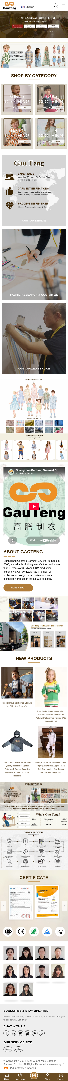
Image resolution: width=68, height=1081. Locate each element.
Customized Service (34, 368)
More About (18, 587)
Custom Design (34, 220)
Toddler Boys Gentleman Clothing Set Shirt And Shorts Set (17, 704)
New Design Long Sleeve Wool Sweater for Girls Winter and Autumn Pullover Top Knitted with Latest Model (51, 716)
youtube (18, 1049)
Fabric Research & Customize (34, 294)
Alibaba (8, 1049)
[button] (65, 25)
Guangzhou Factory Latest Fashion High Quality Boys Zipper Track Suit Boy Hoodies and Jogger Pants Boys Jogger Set (50, 767)
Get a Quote (17, 107)
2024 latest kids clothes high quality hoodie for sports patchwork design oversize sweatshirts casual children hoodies (17, 769)
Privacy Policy (55, 1065)
